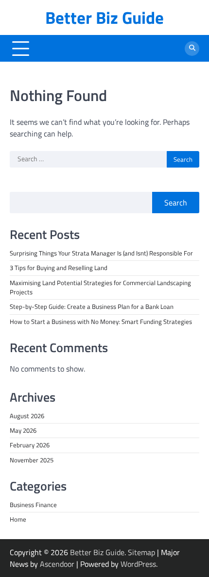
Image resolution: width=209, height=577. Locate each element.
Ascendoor (57, 564)
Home (18, 519)
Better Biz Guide (104, 17)
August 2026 (27, 416)
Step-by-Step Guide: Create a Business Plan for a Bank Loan (92, 306)
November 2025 (31, 460)
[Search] (192, 48)
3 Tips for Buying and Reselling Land (58, 267)
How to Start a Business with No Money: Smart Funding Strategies (101, 321)
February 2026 (30, 445)
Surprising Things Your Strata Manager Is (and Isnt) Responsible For (101, 253)
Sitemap (141, 552)
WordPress (138, 564)
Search (175, 202)
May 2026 (23, 430)
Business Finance (33, 504)
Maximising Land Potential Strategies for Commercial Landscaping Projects (100, 287)
